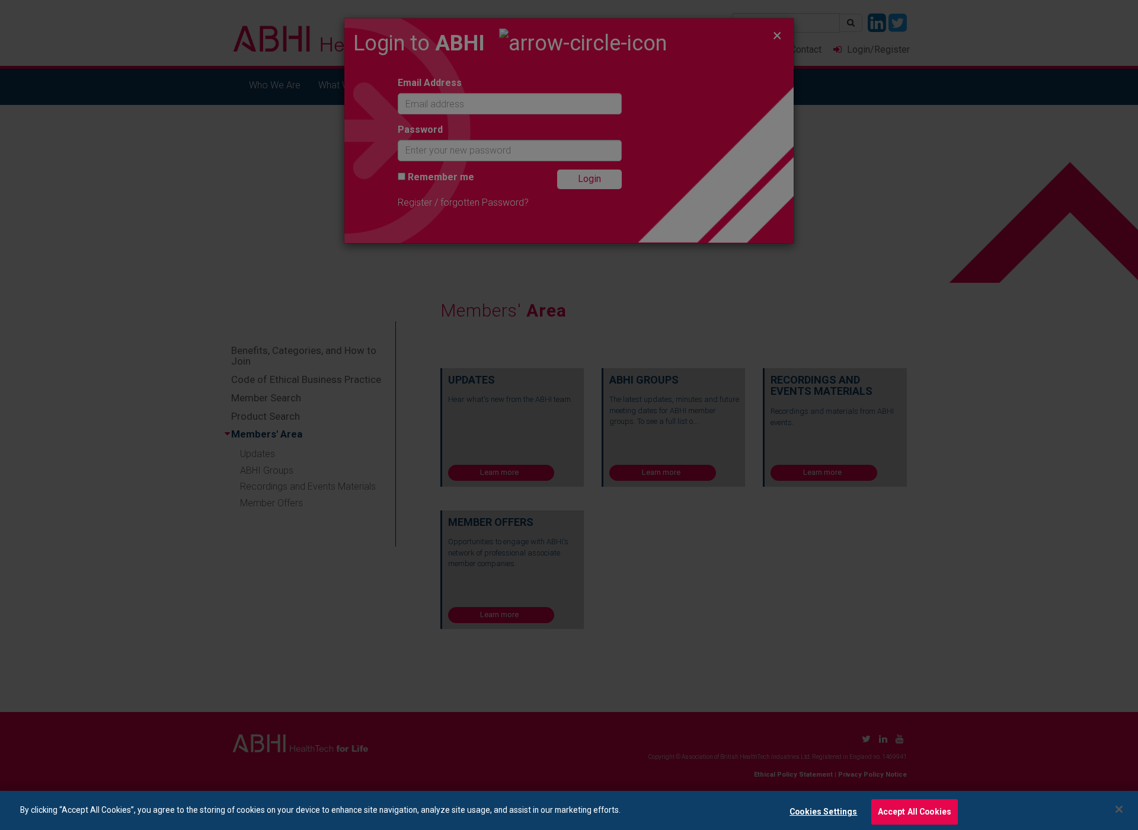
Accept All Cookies (915, 811)
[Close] (1119, 809)
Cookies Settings (823, 811)
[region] (569, 810)
